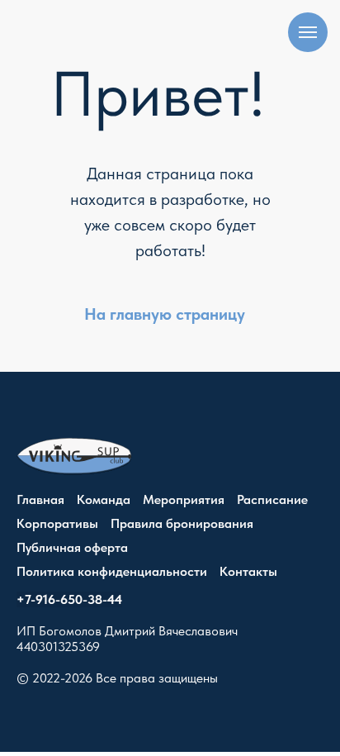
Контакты (248, 571)
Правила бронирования (182, 523)
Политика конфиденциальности (112, 571)
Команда (103, 499)
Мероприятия (183, 499)
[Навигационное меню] (308, 32)
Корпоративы (57, 523)
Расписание (272, 499)
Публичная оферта (72, 547)
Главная (40, 499)
